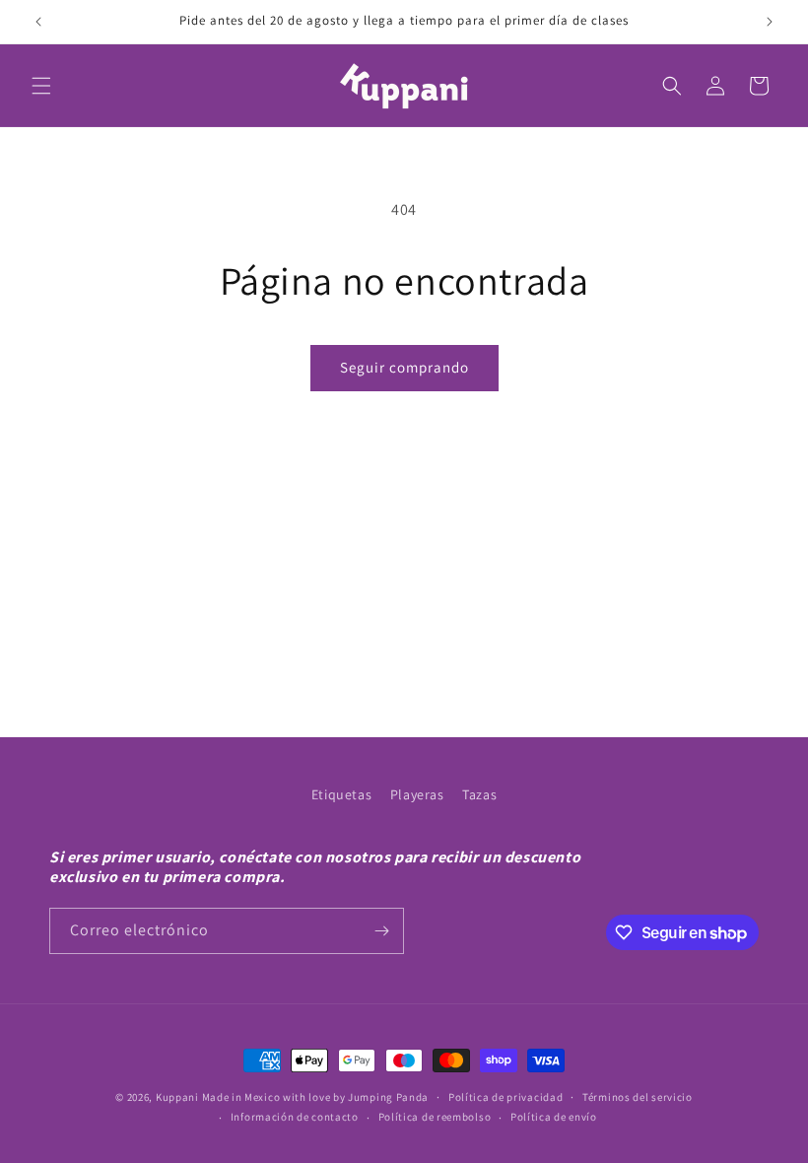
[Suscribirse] (381, 931)
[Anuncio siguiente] (769, 21)
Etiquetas (341, 794)
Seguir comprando (404, 367)
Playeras (417, 794)
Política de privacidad (505, 1097)
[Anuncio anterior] (38, 21)
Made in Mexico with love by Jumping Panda (316, 1097)
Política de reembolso (435, 1117)
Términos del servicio (637, 1097)
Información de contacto (295, 1117)
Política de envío (553, 1117)
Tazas (479, 794)
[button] (41, 85)
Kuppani (177, 1097)
